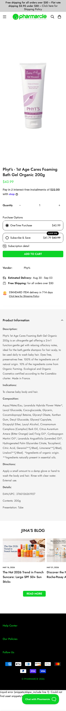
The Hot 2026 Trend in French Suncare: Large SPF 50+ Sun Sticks (23, 577)
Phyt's (27, 268)
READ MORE (34, 594)
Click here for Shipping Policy (41, 7)
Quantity (8, 205)
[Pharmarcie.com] (30, 16)
